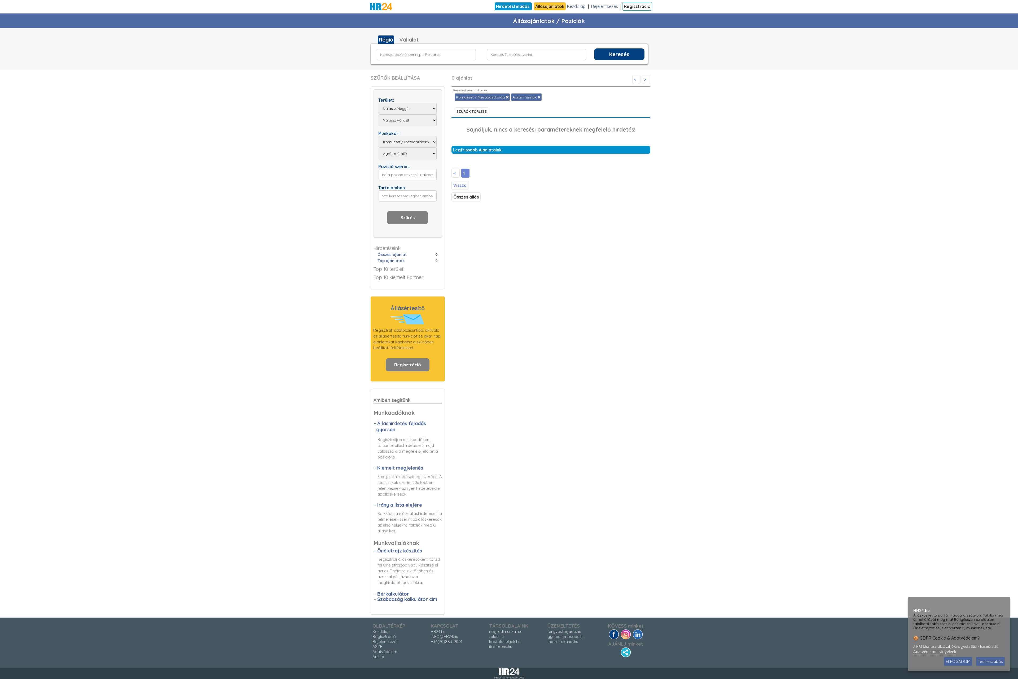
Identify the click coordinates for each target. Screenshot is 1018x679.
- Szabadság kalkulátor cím (405, 599)
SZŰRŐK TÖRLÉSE (471, 111)
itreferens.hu (500, 646)
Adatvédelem (384, 651)
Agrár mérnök (525, 97)
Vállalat (409, 40)
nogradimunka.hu (505, 631)
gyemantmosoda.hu (566, 636)
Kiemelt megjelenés (400, 468)
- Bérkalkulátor (391, 594)
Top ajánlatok (391, 260)
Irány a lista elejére (399, 505)
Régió (386, 40)
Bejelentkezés (604, 6)
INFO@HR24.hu (444, 636)
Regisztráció (637, 6)
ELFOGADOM (958, 661)
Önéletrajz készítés (399, 551)
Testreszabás (990, 661)
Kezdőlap (576, 6)
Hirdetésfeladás (513, 6)
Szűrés (408, 217)
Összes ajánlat (392, 254)
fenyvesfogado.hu (564, 631)
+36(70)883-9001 (446, 641)
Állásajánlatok (549, 6)
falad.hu (496, 636)
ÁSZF (377, 646)
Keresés (619, 54)
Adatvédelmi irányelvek (934, 651)
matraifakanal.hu (562, 641)
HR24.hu (438, 631)
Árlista (378, 656)
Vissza (460, 185)
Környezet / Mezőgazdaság (481, 97)
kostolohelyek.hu (504, 641)
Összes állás (466, 197)
